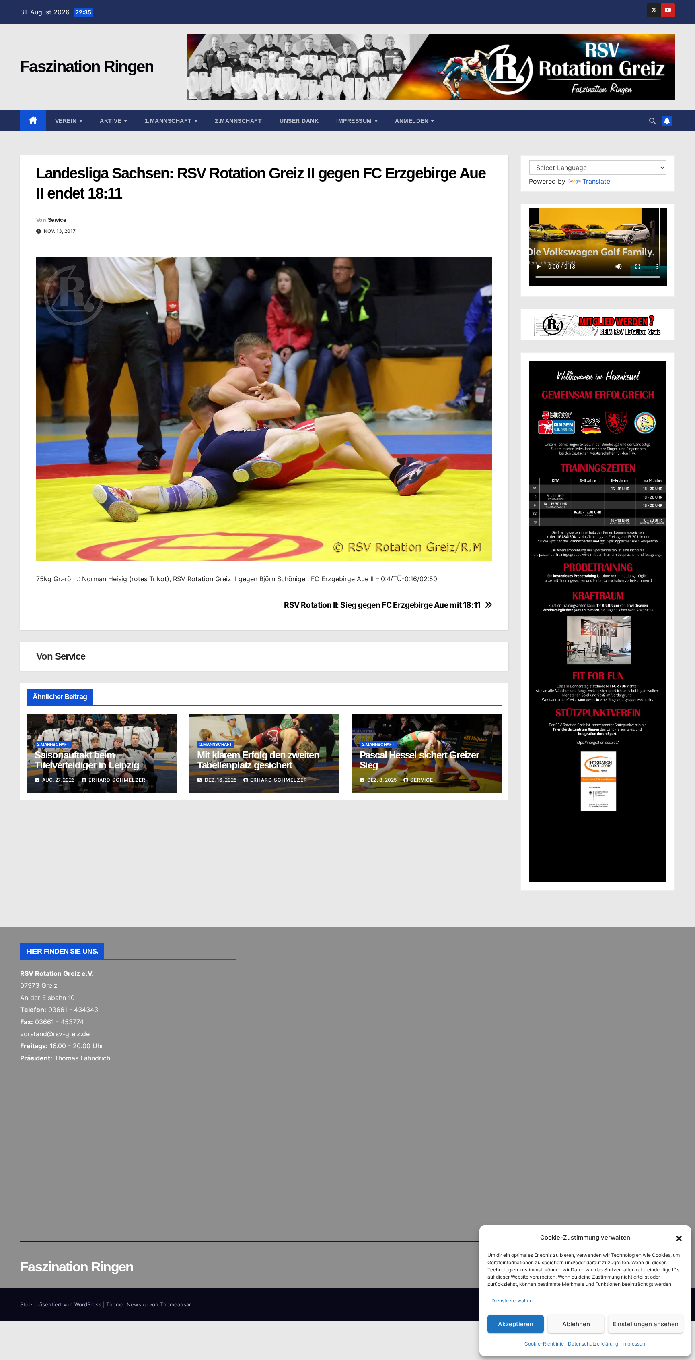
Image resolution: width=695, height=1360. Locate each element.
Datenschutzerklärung (593, 1344)
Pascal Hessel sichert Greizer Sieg (419, 759)
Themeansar (175, 1304)
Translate (596, 181)
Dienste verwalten (512, 1301)
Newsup (137, 1304)
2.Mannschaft (238, 121)
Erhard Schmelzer (117, 780)
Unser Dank (299, 121)
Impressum (634, 1344)
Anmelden (412, 121)
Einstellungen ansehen (646, 1324)
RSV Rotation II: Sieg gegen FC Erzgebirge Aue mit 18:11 (382, 605)
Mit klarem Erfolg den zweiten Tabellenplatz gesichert (258, 759)
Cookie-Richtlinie (544, 1344)
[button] (679, 1238)
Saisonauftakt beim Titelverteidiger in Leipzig (87, 759)
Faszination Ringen (86, 66)
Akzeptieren (515, 1324)
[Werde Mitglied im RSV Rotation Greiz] (598, 324)
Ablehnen (576, 1324)
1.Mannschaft (169, 121)
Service (57, 220)
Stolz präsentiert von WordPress (61, 1304)
